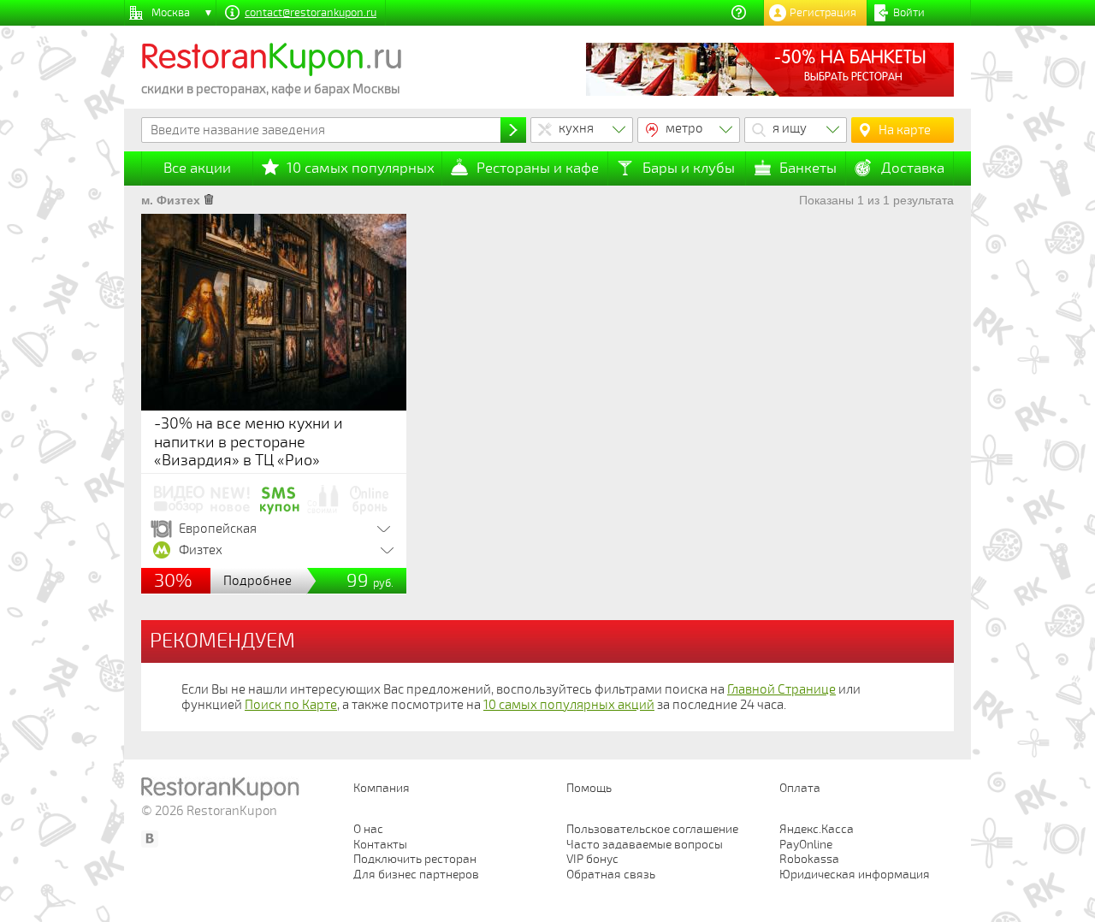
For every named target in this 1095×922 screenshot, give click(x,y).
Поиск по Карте (291, 704)
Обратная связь (610, 874)
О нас (368, 829)
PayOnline (805, 844)
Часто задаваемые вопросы (644, 844)
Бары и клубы (688, 168)
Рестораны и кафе (537, 168)
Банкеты (808, 168)
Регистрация (823, 13)
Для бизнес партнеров (416, 874)
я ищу (789, 128)
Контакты (380, 844)
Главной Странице (781, 689)
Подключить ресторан (414, 859)
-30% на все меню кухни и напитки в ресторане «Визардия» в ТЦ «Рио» (248, 442)
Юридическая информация (854, 874)
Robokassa (809, 859)
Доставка (912, 168)
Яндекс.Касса (816, 829)
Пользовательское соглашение (652, 829)
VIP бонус (592, 859)
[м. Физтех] (209, 200)
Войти (909, 13)
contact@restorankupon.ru (310, 13)
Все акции (197, 168)
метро (684, 128)
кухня (576, 128)
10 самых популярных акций (568, 704)
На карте (905, 130)
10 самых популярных (361, 168)
